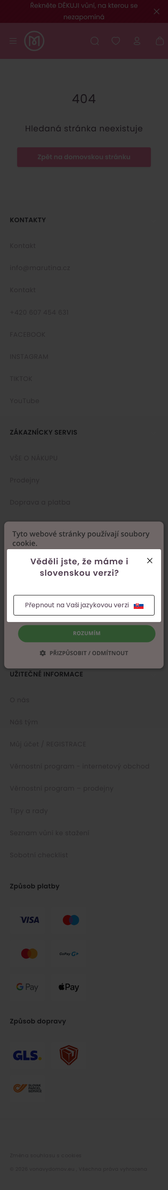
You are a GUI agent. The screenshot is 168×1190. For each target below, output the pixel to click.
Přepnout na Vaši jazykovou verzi (77, 605)
